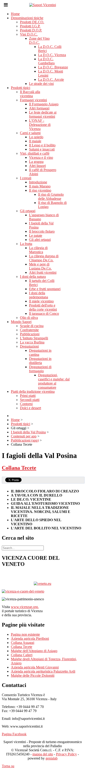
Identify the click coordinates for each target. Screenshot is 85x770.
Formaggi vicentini (33, 100)
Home (15, 14)
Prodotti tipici (20, 88)
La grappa (36, 162)
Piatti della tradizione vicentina (33, 391)
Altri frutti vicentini (42, 272)
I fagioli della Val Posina (28, 432)
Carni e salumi (30, 133)
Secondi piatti (29, 400)
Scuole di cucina (32, 326)
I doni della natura (33, 276)
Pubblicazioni (29, 334)
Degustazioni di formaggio (40, 369)
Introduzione (38, 182)
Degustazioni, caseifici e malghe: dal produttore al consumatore (54, 381)
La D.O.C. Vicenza (52, 55)
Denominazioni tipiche (27, 18)
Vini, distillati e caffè (34, 153)
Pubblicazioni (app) (25, 440)
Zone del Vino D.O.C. (39, 40)
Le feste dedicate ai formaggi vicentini (42, 114)
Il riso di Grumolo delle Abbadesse (51, 196)
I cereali (25, 178)
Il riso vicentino (40, 190)
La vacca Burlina (32, 342)
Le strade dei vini (41, 84)
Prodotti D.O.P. (31, 30)
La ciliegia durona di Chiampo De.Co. (43, 258)
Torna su (8, 766)
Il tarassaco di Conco (44, 313)
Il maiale (35, 141)
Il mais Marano (40, 186)
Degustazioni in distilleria (40, 361)
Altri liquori (37, 166)
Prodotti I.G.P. (30, 26)
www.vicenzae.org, (25, 607)
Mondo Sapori (21, 322)
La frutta (26, 244)
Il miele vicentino (41, 301)
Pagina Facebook (14, 734)
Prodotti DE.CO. (32, 22)
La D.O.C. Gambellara (46, 61)
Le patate (35, 235)
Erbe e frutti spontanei (45, 289)
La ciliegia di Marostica (38, 250)
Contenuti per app (23, 436)
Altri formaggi (39, 108)
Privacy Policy (66, 754)
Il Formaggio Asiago (43, 104)
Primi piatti (28, 396)
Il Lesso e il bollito (42, 145)
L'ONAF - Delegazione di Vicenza (40, 125)
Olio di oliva (29, 318)
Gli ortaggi (27, 211)
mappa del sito (42, 754)
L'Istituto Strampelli (34, 338)
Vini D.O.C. (29, 34)
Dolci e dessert (30, 408)
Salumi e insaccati (42, 149)
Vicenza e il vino (41, 157)
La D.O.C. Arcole (51, 79)
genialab (52, 758)
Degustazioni (29, 346)
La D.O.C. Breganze (53, 67)
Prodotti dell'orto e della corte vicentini (43, 307)
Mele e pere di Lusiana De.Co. (40, 266)
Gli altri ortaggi (40, 240)
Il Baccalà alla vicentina (30, 94)
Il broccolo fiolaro (42, 231)
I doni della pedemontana (38, 295)
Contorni (26, 404)
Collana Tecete (19, 468)
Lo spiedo (36, 137)
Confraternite (29, 330)
